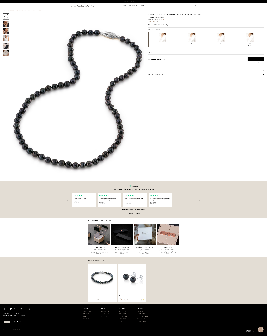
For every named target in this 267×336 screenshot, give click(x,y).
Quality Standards (142, 316)
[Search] (186, 5)
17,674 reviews (140, 209)
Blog (120, 321)
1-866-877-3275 (87, 311)
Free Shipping (105, 313)
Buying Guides (141, 318)
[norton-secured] (248, 331)
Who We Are (122, 311)
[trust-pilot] (254, 332)
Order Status (105, 311)
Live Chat (86, 313)
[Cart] (195, 5)
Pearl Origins (141, 313)
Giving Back (122, 313)
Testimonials (123, 316)
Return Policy (105, 316)
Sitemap (141, 332)
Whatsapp (86, 318)
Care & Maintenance (142, 324)
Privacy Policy (87, 332)
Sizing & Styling (141, 321)
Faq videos (140, 311)
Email (85, 316)
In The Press (122, 318)
